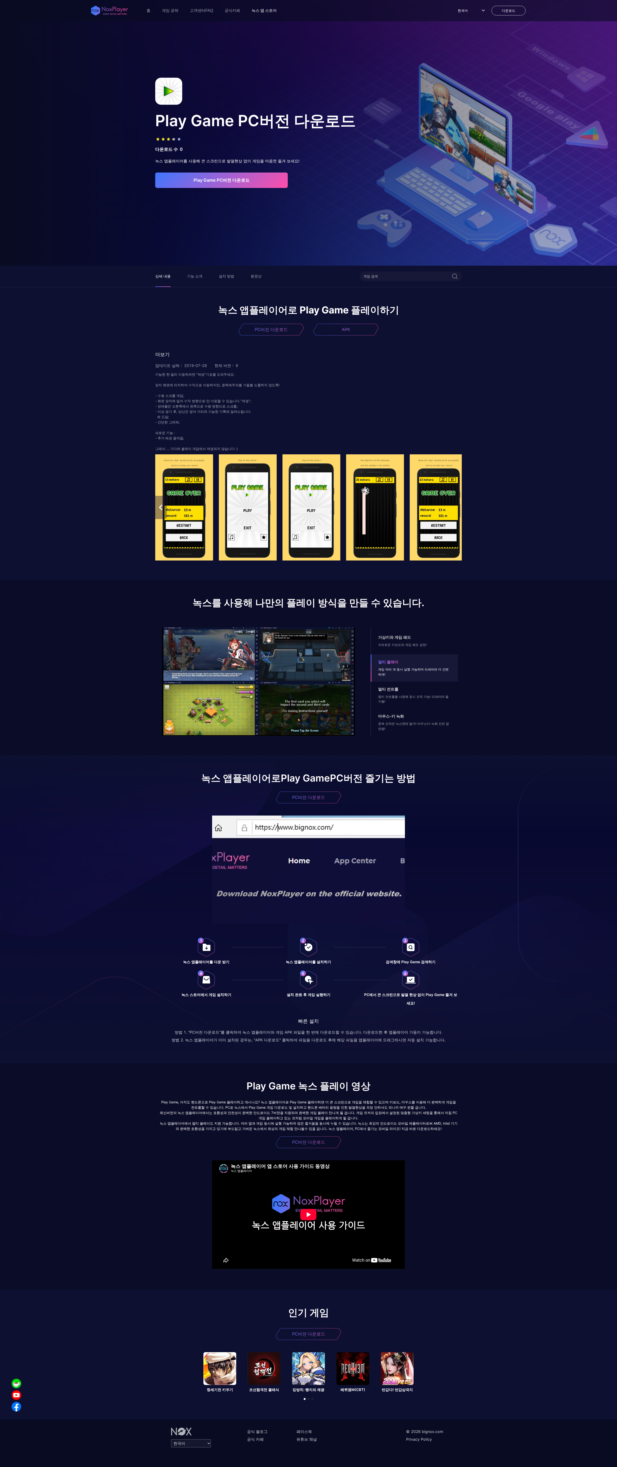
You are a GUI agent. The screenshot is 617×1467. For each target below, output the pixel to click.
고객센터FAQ (201, 10)
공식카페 (232, 10)
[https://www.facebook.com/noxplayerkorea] (16, 1407)
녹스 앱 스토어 (264, 10)
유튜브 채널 (306, 1439)
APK (346, 329)
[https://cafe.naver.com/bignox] (16, 1383)
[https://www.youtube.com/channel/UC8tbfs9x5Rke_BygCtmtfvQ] (16, 1395)
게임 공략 (170, 10)
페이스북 (304, 1431)
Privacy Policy (419, 1439)
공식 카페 (255, 1439)
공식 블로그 (257, 1431)
